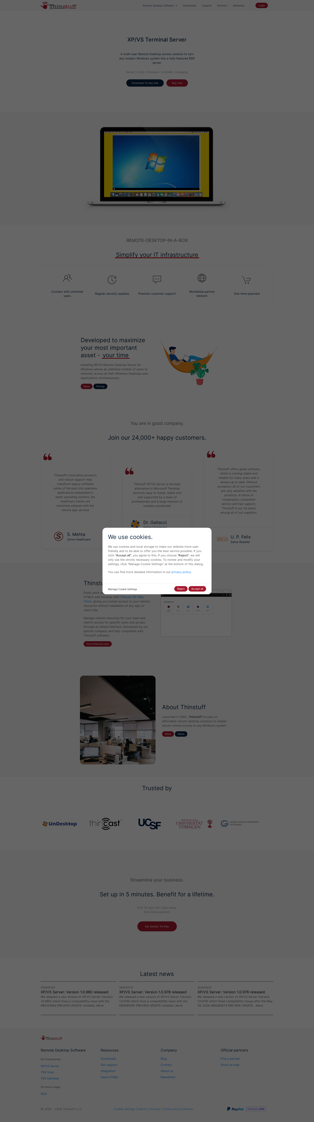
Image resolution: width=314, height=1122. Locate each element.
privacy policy (181, 572)
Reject (181, 588)
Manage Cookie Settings (122, 589)
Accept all (197, 588)
